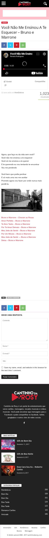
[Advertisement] (24, 13)
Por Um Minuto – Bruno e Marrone (16, 234)
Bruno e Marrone (13, 298)
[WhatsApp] (23, 45)
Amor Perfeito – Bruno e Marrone (15, 221)
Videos (4, 23)
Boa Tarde (5, 502)
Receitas (34, 528)
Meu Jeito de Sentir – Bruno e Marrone (18, 230)
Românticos (19, 93)
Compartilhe (40, 81)
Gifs (15, 528)
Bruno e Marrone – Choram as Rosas (17, 217)
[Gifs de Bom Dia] (8, 445)
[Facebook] (4, 45)
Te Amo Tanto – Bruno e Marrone (15, 224)
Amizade (4, 514)
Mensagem (28, 531)
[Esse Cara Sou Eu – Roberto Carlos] (8, 471)
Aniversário (7, 528)
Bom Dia (4, 494)
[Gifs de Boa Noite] (8, 458)
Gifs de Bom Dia (24, 441)
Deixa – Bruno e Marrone (12, 240)
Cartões (43, 528)
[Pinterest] (16, 45)
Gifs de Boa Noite (25, 454)
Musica (19, 531)
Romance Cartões (8, 510)
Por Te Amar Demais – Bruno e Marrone (18, 227)
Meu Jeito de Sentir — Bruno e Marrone (18, 237)
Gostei (9, 82)
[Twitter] (10, 45)
